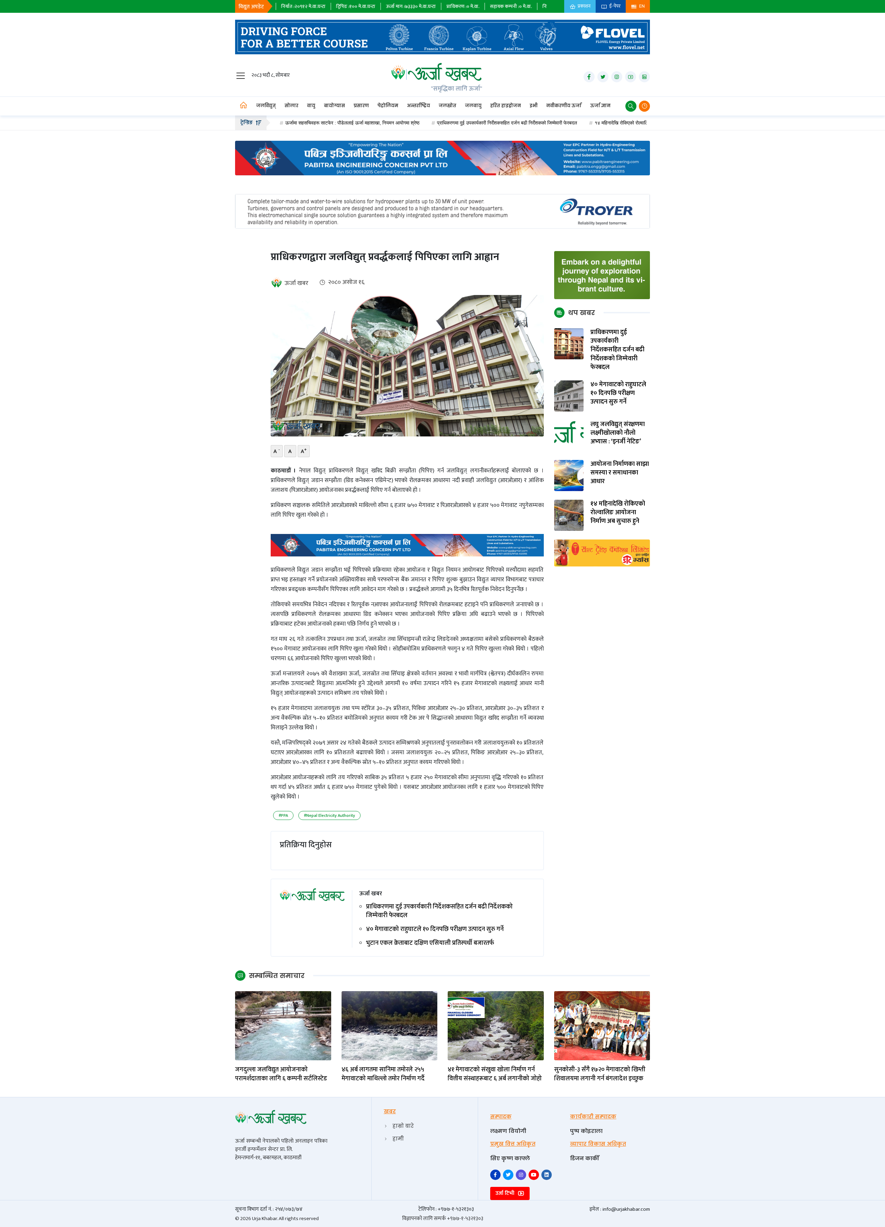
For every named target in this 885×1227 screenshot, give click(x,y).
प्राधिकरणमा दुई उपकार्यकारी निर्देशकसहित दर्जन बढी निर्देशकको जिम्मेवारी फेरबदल (445, 123)
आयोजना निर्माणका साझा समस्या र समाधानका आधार (619, 473)
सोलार (291, 105)
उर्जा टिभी (505, 1193)
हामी (398, 1138)
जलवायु (473, 105)
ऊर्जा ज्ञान (600, 105)
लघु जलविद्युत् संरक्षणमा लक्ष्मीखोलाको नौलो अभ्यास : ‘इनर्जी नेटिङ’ (617, 433)
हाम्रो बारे (403, 1125)
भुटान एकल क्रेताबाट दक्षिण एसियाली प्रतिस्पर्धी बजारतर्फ (430, 943)
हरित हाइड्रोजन (505, 105)
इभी (534, 105)
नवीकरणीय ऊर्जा (563, 105)
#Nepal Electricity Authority (329, 815)
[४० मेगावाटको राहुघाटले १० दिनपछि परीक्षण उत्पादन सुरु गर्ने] (569, 395)
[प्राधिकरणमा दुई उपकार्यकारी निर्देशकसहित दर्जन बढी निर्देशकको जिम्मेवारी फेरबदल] (569, 343)
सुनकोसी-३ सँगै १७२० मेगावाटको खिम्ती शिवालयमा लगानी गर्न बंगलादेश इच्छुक (599, 1074)
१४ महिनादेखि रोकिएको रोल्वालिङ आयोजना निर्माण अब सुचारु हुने (588, 123)
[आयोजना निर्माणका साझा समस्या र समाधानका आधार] (569, 475)
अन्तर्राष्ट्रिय (418, 105)
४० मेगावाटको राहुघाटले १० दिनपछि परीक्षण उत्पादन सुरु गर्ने (435, 929)
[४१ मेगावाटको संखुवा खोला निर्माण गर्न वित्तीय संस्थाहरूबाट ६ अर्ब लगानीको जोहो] (496, 1025)
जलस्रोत (447, 105)
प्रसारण (361, 105)
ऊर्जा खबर (296, 283)
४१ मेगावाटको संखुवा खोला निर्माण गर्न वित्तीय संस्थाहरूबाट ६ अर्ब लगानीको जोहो (495, 1074)
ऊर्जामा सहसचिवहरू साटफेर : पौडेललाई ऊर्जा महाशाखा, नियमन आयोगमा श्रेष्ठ (291, 123)
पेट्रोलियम (388, 105)
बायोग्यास (334, 105)
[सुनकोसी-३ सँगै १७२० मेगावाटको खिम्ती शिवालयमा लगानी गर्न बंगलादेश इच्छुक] (602, 1025)
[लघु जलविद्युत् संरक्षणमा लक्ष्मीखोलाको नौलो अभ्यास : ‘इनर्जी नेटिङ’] (569, 435)
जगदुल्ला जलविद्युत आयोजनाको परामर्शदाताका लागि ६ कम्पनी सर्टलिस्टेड (281, 1074)
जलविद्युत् (266, 105)
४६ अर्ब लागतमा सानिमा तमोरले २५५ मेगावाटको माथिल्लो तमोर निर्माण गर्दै (383, 1074)
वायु (311, 105)
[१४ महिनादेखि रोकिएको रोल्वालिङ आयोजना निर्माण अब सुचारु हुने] (569, 515)
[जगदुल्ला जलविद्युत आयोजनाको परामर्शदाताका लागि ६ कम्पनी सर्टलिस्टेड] (283, 1025)
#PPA (283, 815)
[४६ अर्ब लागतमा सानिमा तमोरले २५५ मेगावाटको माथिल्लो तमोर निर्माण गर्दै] (390, 1025)
